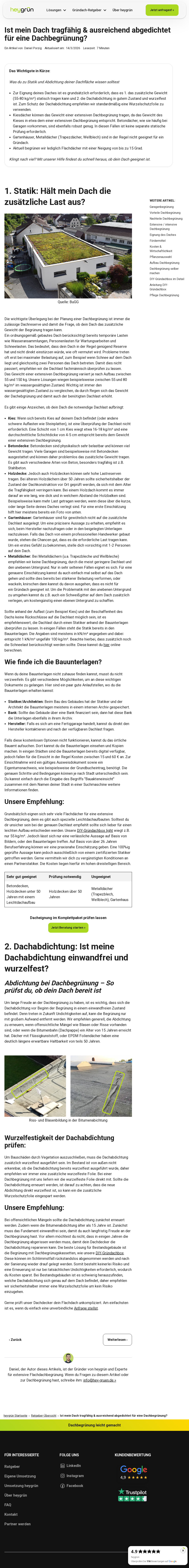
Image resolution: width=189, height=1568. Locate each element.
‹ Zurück (15, 1340)
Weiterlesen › (117, 1340)
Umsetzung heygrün (21, 1485)
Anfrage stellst (86, 1308)
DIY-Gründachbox (110, 1253)
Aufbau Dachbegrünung (164, 263)
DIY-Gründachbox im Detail (167, 279)
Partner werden (17, 1524)
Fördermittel (158, 240)
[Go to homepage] (22, 10)
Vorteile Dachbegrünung (165, 212)
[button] (56, 10)
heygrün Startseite (15, 1415)
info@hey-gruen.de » (99, 1380)
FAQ (7, 1505)
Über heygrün (15, 1495)
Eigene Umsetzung (20, 1476)
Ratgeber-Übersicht (43, 1415)
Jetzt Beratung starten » (68, 927)
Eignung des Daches (163, 235)
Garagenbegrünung (162, 207)
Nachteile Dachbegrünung (166, 218)
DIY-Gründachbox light (95, 830)
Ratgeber (12, 1466)
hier (107, 645)
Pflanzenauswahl (161, 257)
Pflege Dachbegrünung (164, 295)
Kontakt (11, 1514)
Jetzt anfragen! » (162, 10)
